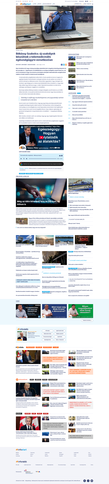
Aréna (92, 464)
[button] (21, 158)
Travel (39, 413)
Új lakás (55, 347)
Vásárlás (38, 379)
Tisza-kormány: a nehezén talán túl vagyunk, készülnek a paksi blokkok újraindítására (80, 371)
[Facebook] (88, 481)
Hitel (31, 379)
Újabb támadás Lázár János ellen (78, 207)
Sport (33, 413)
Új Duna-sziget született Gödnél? (61, 245)
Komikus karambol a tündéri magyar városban (27, 291)
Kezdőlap (22, 168)
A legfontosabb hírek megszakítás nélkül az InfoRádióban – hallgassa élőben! (81, 246)
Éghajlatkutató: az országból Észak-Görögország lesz (43, 245)
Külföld (17, 454)
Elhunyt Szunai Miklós (76, 219)
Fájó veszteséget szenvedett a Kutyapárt (80, 205)
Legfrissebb (76, 452)
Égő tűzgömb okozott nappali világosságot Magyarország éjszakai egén (53, 359)
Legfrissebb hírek (27, 464)
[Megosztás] (61, 155)
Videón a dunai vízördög (77, 197)
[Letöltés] (60, 155)
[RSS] (84, 481)
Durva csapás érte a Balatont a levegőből (78, 295)
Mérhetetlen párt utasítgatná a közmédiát (23, 245)
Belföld (26, 168)
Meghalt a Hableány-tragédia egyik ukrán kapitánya (79, 192)
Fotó (89, 452)
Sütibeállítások (77, 480)
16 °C (92, 1)
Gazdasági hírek (83, 464)
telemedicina (29, 173)
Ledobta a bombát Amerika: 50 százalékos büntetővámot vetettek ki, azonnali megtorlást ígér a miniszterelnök (28, 400)
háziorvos (22, 173)
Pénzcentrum (30, 347)
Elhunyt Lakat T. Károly (74, 223)
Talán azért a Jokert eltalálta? (75, 264)
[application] (41, 158)
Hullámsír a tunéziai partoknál (52, 273)
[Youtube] (92, 481)
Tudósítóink (47, 452)
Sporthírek (73, 464)
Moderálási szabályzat (60, 480)
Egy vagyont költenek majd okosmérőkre (78, 215)
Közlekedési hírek (39, 464)
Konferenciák (47, 347)
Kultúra (31, 454)
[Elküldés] (66, 64)
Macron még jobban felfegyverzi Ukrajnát (53, 277)
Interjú (46, 454)
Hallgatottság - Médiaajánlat (31, 480)
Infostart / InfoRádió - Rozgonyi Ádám (25, 64)
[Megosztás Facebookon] (62, 64)
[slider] (42, 158)
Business (27, 413)
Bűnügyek (61, 454)
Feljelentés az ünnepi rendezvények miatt (26, 270)
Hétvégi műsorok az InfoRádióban (82, 251)
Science (46, 413)
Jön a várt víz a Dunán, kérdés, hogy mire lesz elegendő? (31, 227)
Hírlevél (89, 454)
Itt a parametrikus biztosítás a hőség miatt (26, 295)
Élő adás (48, 330)
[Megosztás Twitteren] (64, 64)
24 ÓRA (79, 93)
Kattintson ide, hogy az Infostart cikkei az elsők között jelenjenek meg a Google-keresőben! (42, 164)
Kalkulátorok (53, 379)
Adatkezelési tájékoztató (49, 480)
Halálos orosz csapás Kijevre (51, 264)
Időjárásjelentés (50, 464)
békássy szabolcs (38, 173)
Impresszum (40, 480)
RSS (72, 480)
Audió (75, 454)
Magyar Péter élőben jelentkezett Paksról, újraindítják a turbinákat (46, 218)
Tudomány (32, 452)
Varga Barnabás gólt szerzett (75, 255)
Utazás (45, 379)
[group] (26, 158)
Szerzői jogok (68, 480)
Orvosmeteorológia (62, 464)
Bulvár (60, 452)
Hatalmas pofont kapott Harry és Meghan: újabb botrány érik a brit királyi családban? (54, 392)
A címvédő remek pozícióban (78, 260)
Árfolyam (38, 347)
